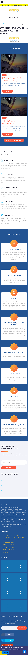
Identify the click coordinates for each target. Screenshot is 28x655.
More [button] (18, 649)
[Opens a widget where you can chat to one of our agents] (5, 652)
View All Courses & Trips (14, 140)
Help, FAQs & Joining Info (9, 549)
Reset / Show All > (14, 17)
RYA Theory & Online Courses (10, 544)
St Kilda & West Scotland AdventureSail (12, 122)
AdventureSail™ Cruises (8, 542)
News (4, 75)
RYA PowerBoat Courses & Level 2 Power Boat (14, 537)
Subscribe (9, 467)
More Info (7, 91)
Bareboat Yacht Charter (8, 547)
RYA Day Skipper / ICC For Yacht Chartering (13, 79)
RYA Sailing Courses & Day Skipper (11, 535)
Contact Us (5, 552)
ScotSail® (6, 56)
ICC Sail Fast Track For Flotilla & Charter (12, 540)
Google (9, 645)
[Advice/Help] (24, 651)
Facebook (9, 634)
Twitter (9, 640)
